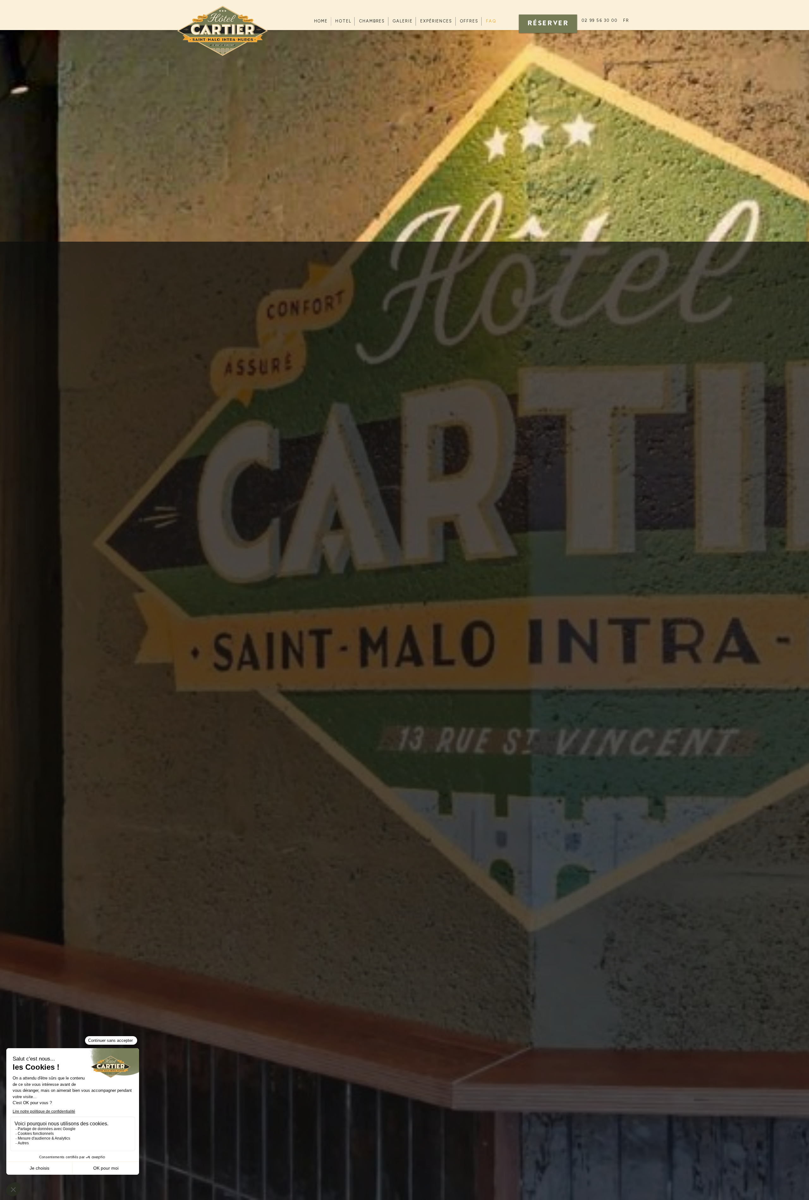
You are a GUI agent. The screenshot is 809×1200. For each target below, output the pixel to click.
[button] (626, 21)
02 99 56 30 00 (599, 20)
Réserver (548, 23)
